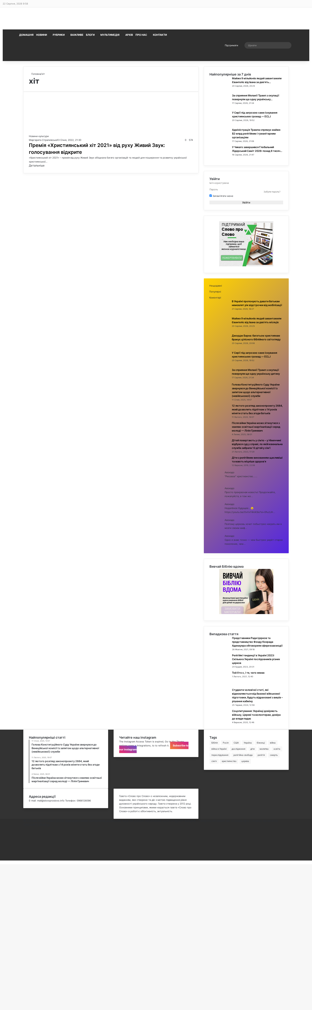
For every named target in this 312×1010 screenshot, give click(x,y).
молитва (264, 748)
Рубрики (59, 34)
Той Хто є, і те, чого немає (248, 672)
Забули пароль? (272, 191)
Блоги (90, 34)
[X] (24, 832)
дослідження (238, 748)
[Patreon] (24, 858)
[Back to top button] (1, 862)
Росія (226, 742)
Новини (41, 34)
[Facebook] (24, 828)
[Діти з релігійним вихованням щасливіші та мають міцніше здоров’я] (219, 468)
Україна (248, 742)
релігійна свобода (243, 755)
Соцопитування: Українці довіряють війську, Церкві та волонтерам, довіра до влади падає (256, 714)
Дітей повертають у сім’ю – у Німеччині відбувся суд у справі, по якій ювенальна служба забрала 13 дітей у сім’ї (257, 444)
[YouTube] (24, 839)
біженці (261, 742)
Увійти (246, 202)
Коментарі (215, 297)
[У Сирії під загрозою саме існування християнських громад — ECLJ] (219, 123)
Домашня (26, 34)
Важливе (76, 34)
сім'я (214, 761)
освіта (277, 748)
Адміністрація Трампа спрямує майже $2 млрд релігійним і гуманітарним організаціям (256, 133)
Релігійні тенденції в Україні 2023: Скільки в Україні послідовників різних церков (256, 659)
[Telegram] (24, 850)
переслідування (219, 755)
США (236, 742)
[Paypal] (24, 847)
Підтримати (231, 45)
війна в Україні (219, 748)
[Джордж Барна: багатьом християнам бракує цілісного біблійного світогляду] (219, 346)
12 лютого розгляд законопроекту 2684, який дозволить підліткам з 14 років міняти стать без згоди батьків (257, 409)
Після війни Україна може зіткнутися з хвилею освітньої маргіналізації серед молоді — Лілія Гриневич (256, 426)
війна (273, 742)
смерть (274, 755)
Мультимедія (110, 34)
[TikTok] (24, 854)
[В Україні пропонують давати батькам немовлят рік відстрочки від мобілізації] (219, 312)
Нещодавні (215, 285)
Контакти (160, 34)
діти (252, 748)
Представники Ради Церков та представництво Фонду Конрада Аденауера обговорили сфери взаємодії (257, 641)
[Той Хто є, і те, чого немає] (219, 683)
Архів (129, 34)
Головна (36, 73)
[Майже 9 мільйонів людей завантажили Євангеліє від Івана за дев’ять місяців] (219, 89)
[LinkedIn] (24, 835)
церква (245, 761)
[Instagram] (24, 843)
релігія (261, 755)
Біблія (214, 742)
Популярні (215, 291)
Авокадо (229, 472)
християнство (229, 761)
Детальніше (37, 165)
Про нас (141, 34)
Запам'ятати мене (222, 195)
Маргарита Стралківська (43, 139)
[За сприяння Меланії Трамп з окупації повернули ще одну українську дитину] (219, 106)
